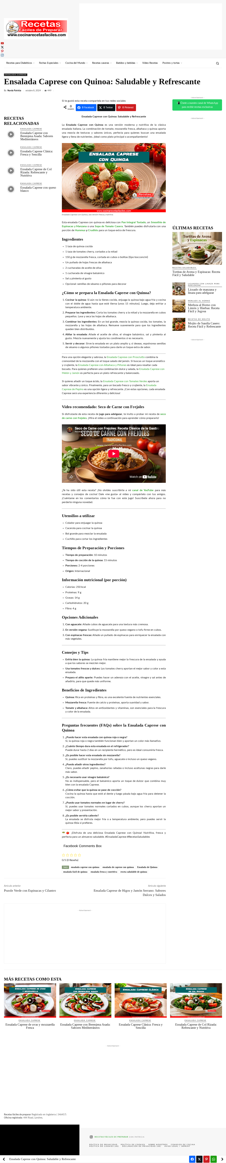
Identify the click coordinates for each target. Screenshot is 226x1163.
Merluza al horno (199, 301)
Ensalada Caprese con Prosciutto (126, 357)
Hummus (80, 230)
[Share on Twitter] (199, 1159)
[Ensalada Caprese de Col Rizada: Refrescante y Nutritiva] (11, 170)
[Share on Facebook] (192, 1159)
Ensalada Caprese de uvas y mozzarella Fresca (30, 1026)
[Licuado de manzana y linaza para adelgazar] (178, 288)
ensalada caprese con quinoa (85, 867)
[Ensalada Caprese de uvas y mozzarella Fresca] (30, 1000)
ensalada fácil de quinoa (75, 872)
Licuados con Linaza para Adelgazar (204, 284)
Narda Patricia (14, 91)
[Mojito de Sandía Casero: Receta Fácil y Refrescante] (178, 324)
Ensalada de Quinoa (147, 867)
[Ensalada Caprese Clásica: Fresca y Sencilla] (11, 153)
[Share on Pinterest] (206, 1159)
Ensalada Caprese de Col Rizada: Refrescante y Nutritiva (36, 172)
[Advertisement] (150, 26)
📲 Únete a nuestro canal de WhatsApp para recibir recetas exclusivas (197, 104)
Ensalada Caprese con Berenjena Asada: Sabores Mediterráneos (36, 136)
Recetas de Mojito (199, 319)
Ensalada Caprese (15, 75)
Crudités (93, 230)
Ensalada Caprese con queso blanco (38, 189)
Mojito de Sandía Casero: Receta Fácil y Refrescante (204, 325)
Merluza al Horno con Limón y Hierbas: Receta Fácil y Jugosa (203, 308)
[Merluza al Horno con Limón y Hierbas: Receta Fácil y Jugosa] (178, 306)
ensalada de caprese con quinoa (118, 867)
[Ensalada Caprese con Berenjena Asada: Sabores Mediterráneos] (11, 134)
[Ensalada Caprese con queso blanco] (11, 189)
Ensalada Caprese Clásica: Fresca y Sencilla (36, 153)
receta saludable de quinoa (133, 872)
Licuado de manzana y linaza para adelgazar (202, 291)
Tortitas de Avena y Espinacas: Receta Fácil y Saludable (196, 273)
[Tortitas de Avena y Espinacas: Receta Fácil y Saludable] (197, 248)
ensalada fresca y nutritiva (104, 872)
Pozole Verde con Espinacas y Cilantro (30, 890)
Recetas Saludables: (184, 268)
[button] (217, 63)
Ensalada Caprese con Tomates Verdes (125, 381)
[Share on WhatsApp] (213, 1159)
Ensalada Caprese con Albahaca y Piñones (102, 365)
